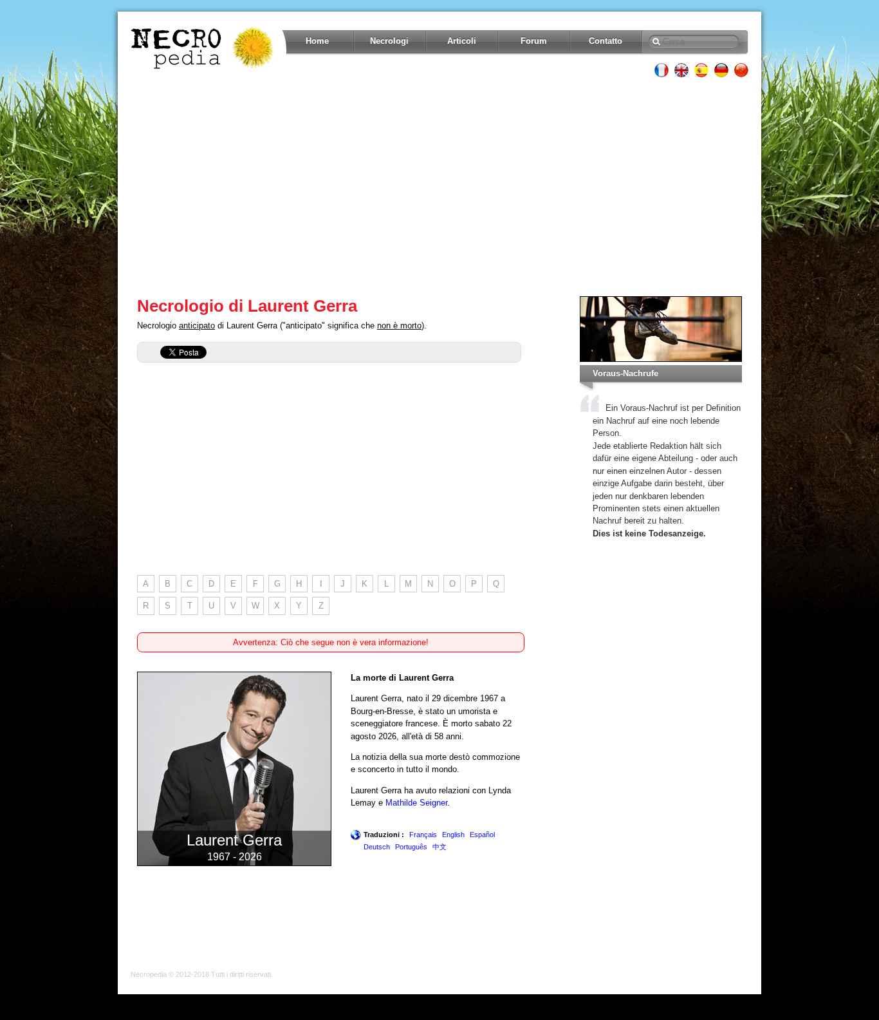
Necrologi (389, 41)
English (453, 834)
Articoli (461, 41)
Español (482, 834)
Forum (534, 41)
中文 (439, 847)
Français (423, 834)
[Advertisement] (439, 187)
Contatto (605, 41)
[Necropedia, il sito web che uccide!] (203, 48)
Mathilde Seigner (416, 803)
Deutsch (377, 847)
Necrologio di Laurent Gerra (247, 306)
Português (411, 847)
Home (317, 41)
